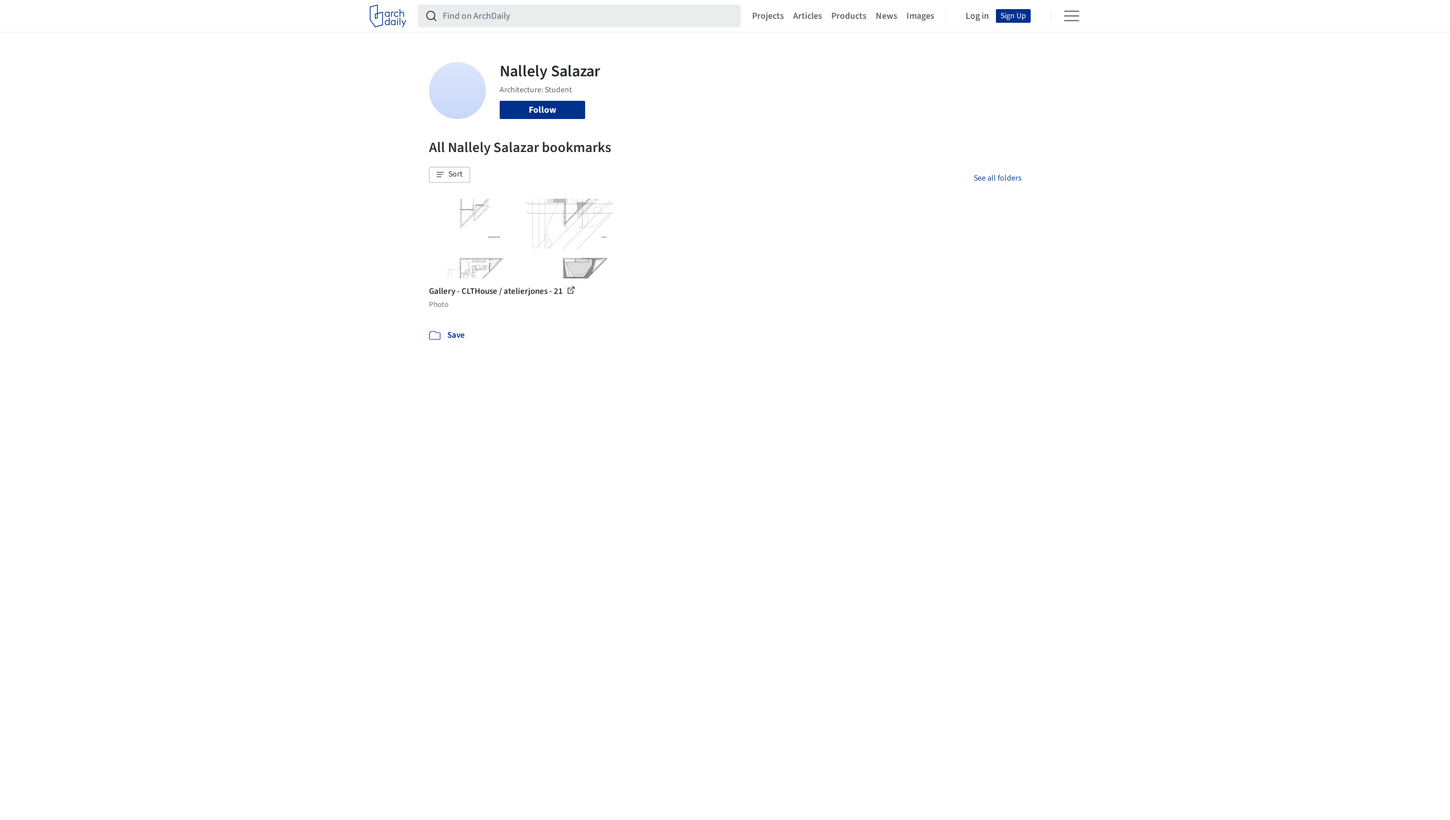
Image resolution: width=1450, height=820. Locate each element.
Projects (768, 16)
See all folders (998, 178)
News (886, 16)
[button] (449, 175)
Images (920, 16)
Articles (807, 16)
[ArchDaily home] (388, 16)
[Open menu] (1072, 16)
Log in (977, 16)
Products (849, 16)
